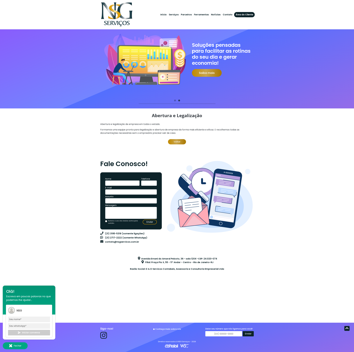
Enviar (149, 222)
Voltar (177, 141)
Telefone (145, 178)
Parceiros (186, 14)
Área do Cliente (244, 14)
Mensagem (111, 205)
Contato (227, 14)
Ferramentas (201, 14)
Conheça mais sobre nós (168, 329)
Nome (108, 178)
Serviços (174, 14)
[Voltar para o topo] (346, 328)
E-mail (108, 187)
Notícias (216, 14)
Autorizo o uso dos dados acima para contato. (123, 222)
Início (163, 14)
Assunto (109, 196)
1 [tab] (175, 100)
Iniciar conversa (31, 332)
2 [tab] (179, 100)
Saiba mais (207, 73)
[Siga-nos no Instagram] (103, 337)
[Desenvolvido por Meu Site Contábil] (171, 345)
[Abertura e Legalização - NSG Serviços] (116, 14)
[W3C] (184, 345)
